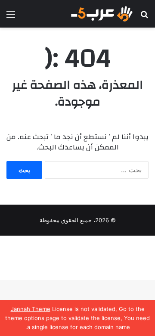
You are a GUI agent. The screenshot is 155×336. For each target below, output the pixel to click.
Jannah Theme (30, 308)
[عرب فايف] (101, 14)
